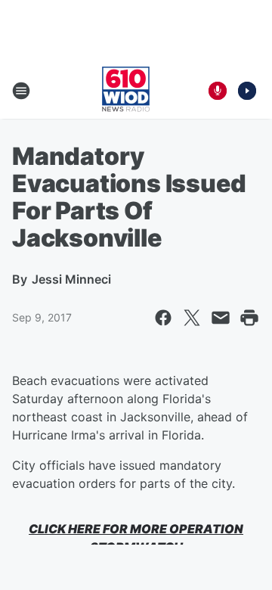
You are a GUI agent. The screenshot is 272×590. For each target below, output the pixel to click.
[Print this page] (249, 317)
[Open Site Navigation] (21, 91)
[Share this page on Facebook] (163, 317)
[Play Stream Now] (247, 91)
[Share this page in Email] (220, 317)
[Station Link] (126, 91)
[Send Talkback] (218, 91)
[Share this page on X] (191, 317)
